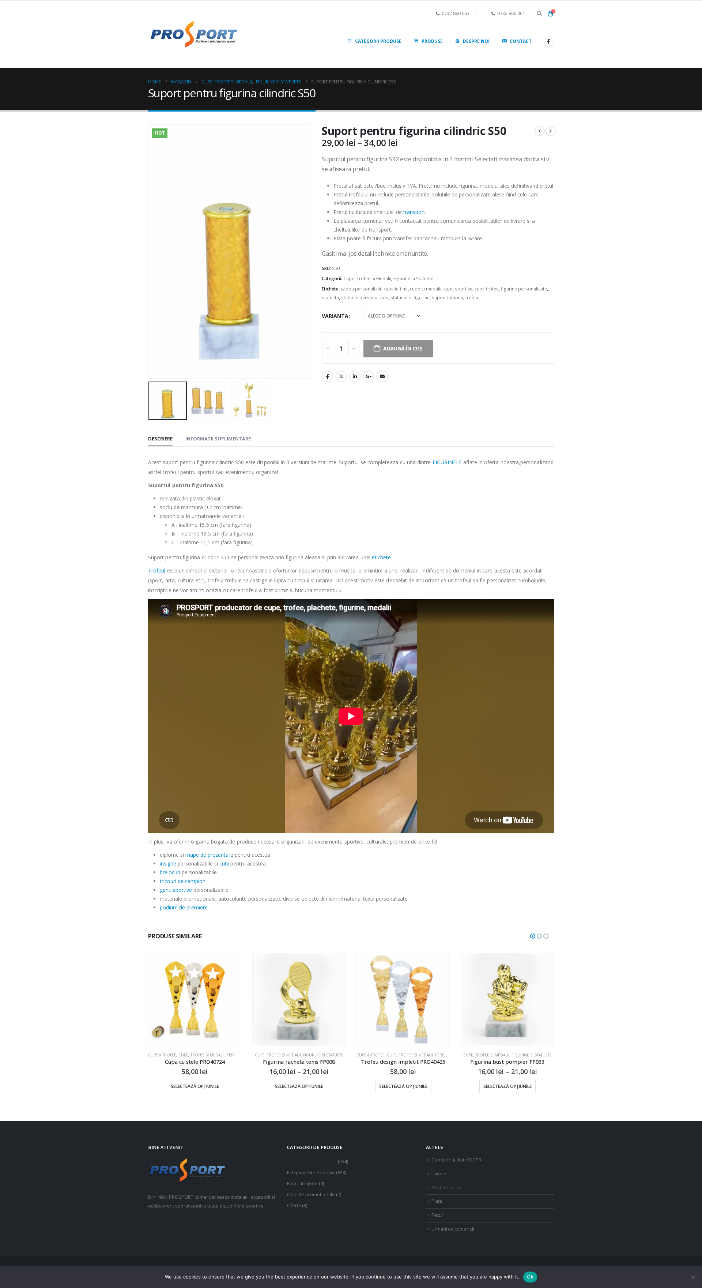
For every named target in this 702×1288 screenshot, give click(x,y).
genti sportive (176, 889)
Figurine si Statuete (413, 278)
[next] (551, 131)
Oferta (294, 1205)
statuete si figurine (410, 297)
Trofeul (157, 570)
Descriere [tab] (160, 438)
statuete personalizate (364, 297)
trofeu (471, 297)
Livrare (438, 1174)
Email (382, 376)
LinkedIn (355, 376)
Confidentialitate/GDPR (456, 1160)
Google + (368, 376)
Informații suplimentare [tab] (218, 438)
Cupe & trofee (274, 1055)
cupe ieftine (396, 289)
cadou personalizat (361, 289)
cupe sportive (458, 289)
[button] (539, 13)
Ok (530, 1277)
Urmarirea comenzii (452, 1229)
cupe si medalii (425, 289)
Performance (352, 1055)
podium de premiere (184, 907)
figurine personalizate (524, 289)
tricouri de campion (182, 881)
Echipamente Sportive (311, 1172)
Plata (436, 1201)
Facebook (327, 376)
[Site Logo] (193, 34)
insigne (168, 863)
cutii (224, 863)
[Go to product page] (202, 999)
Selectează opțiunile (202, 1086)
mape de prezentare (209, 854)
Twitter (341, 376)
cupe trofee (487, 289)
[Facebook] (548, 41)
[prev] (540, 131)
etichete (381, 557)
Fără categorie (302, 1183)
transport (414, 212)
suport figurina (447, 297)
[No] (693, 1277)
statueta (330, 297)
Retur (437, 1215)
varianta (335, 315)
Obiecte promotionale (311, 1194)
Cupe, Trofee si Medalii (367, 278)
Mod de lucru (445, 1187)
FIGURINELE (447, 462)
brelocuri (170, 872)
